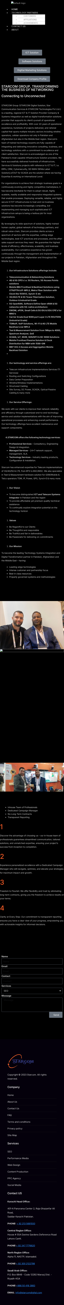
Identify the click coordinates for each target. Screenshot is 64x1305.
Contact (5, 976)
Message (6, 995)
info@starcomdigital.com (28, 1292)
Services (6, 985)
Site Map (12, 1135)
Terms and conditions (18, 1121)
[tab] (36, 807)
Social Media (14, 1185)
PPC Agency (14, 1178)
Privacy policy (14, 1128)
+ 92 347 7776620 (25, 1245)
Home (10, 1095)
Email (4, 966)
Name (4, 956)
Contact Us (13, 1108)
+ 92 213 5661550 (26, 1223)
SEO (9, 1151)
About (15, 29)
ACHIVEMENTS (31, 23)
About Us (12, 1101)
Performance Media (18, 1158)
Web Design (13, 1165)
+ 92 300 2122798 (25, 1263)
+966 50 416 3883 (25, 1285)
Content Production (17, 1171)
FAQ (9, 1115)
